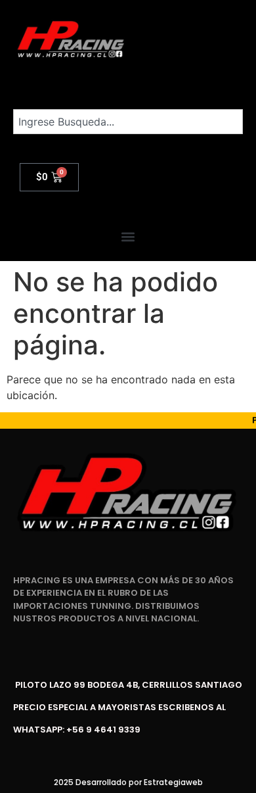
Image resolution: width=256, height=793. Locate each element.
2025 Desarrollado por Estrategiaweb (128, 782)
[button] (128, 237)
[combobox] (128, 121)
